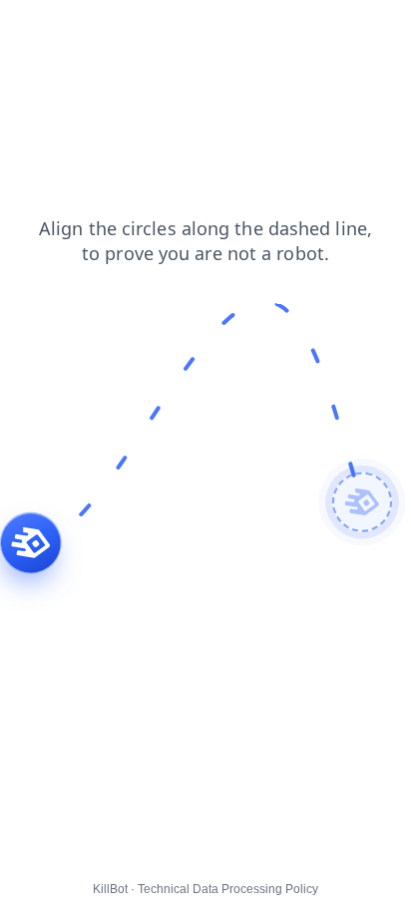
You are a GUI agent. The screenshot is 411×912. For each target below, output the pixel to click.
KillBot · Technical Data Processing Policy (205, 889)
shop (157, 29)
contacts (91, 29)
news (213, 29)
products (280, 29)
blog (27, 29)
